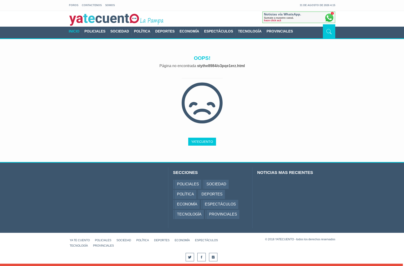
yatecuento (104, 20)
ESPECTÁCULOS (218, 31)
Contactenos (92, 5)
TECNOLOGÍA (250, 31)
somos (110, 5)
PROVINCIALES (280, 31)
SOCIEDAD (119, 31)
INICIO (74, 31)
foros (73, 5)
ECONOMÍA (189, 31)
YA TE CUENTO (80, 240)
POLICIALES (94, 31)
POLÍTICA (142, 31)
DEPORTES (165, 31)
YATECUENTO (202, 142)
